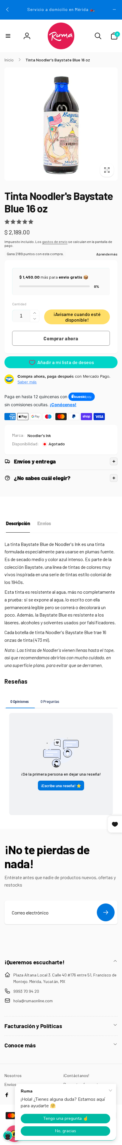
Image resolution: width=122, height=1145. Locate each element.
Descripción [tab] (18, 523)
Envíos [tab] (44, 523)
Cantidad (19, 304)
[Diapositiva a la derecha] (114, 9)
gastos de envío (55, 241)
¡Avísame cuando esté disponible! (77, 317)
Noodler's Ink (39, 435)
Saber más (27, 382)
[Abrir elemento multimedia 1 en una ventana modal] (61, 124)
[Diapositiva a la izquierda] (7, 9)
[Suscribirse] (106, 912)
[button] (8, 35)
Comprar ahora (61, 338)
